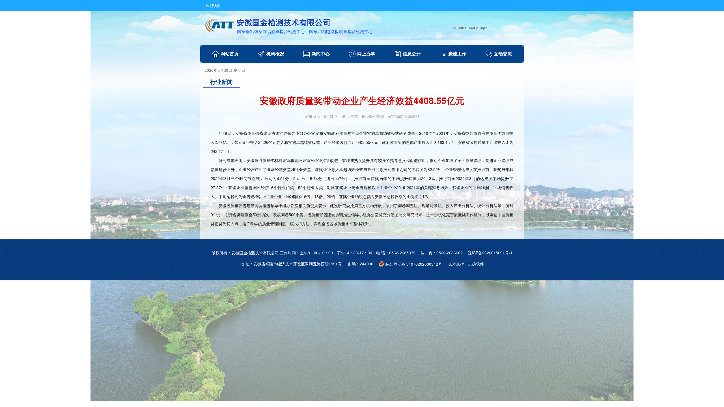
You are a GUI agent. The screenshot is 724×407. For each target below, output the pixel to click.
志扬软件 (476, 264)
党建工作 (457, 53)
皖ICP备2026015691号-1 (490, 253)
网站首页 (230, 53)
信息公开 (412, 53)
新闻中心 (321, 53)
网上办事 (366, 53)
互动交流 (503, 53)
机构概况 (275, 53)
